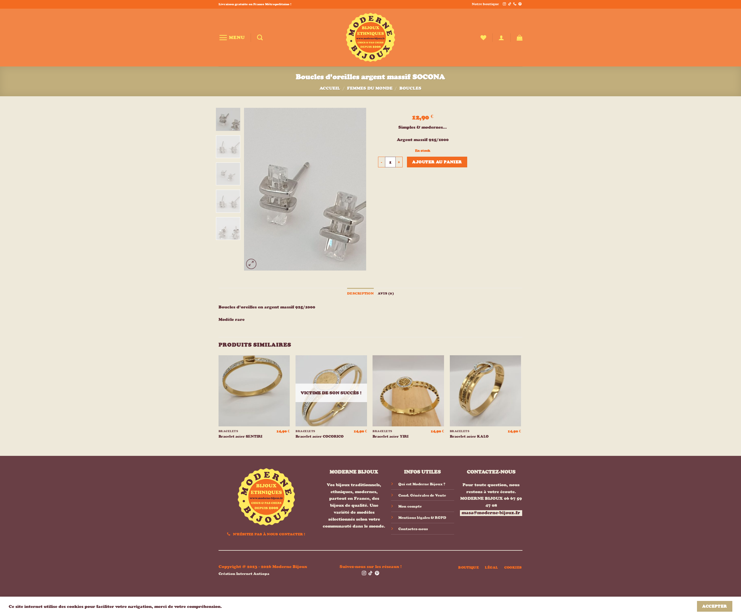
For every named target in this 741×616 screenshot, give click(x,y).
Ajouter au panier (437, 162)
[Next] (356, 189)
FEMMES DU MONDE (369, 88)
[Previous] (254, 189)
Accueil (330, 88)
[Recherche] (260, 37)
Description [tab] (360, 293)
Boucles (410, 88)
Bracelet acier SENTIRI (240, 436)
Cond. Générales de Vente (422, 495)
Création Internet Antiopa (244, 573)
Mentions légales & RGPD (422, 517)
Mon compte (410, 506)
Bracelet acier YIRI (390, 436)
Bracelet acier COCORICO (320, 436)
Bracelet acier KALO (469, 436)
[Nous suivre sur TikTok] (509, 4)
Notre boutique (485, 4)
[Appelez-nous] (514, 4)
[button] (232, 37)
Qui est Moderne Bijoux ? (421, 484)
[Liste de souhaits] (483, 37)
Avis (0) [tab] (386, 293)
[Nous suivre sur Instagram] (504, 4)
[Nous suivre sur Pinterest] (520, 4)
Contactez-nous (413, 529)
